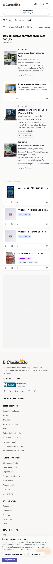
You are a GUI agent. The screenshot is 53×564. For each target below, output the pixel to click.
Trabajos (6, 420)
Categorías (7, 519)
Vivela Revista (8, 494)
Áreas (5, 524)
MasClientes (8, 481)
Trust (5, 429)
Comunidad (7, 506)
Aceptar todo (9, 560)
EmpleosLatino (9, 472)
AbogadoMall (8, 485)
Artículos (6, 515)
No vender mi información (13, 451)
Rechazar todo (37, 554)
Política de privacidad (12, 437)
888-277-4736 (13, 378)
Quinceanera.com (10, 467)
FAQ (4, 535)
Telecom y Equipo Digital (40, 27)
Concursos (7, 510)
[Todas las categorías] (35, 4)
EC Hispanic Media (10, 463)
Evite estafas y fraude (12, 433)
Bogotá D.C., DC (17, 27)
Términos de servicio (11, 424)
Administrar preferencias (14, 554)
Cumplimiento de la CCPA (13, 446)
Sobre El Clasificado (11, 411)
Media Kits (7, 415)
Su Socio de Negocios (12, 476)
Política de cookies (10, 442)
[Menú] (45, 4)
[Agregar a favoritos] (46, 98)
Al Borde (6, 489)
